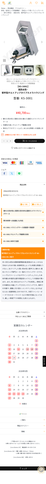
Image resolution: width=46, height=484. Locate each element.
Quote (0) (44, 361)
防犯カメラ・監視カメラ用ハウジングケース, (23, 81)
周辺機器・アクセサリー (16, 8)
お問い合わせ (29, 457)
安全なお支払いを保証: (9, 159)
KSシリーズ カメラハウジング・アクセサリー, (23, 79)
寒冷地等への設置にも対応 (13, 220)
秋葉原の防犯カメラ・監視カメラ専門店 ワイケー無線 (10, 3)
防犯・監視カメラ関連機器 (10, 10)
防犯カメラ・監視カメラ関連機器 (23, 83)
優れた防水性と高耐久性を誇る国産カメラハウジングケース (22, 212)
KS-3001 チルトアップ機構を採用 (16, 234)
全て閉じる (37, 204)
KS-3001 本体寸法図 (11, 241)
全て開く (25, 204)
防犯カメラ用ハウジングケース (32, 10)
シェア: (3, 170)
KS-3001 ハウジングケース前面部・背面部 (18, 227)
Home (3, 8)
